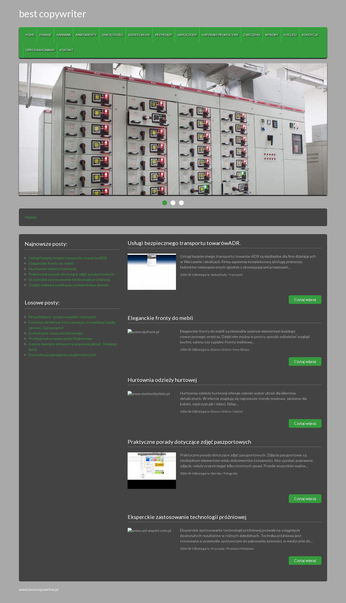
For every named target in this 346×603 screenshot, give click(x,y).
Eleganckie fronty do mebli (51, 263)
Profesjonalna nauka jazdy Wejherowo (60, 338)
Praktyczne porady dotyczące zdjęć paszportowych (71, 274)
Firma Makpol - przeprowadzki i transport (63, 316)
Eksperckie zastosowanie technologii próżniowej (69, 279)
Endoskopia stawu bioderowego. (56, 333)
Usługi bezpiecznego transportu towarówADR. (68, 258)
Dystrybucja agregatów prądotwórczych (62, 354)
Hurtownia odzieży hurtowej (52, 268)
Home (30, 217)
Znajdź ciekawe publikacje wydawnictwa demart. (69, 285)
